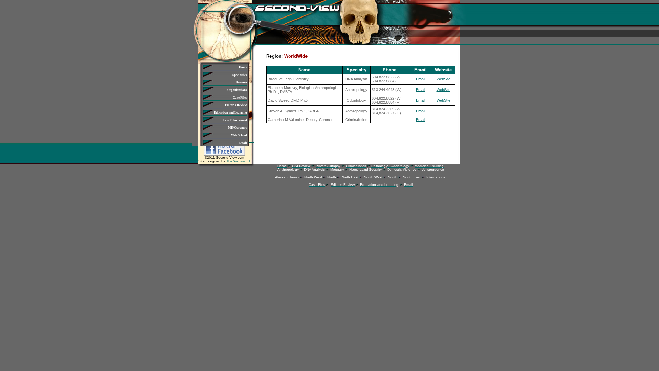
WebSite (443, 79)
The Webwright (238, 161)
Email (420, 79)
